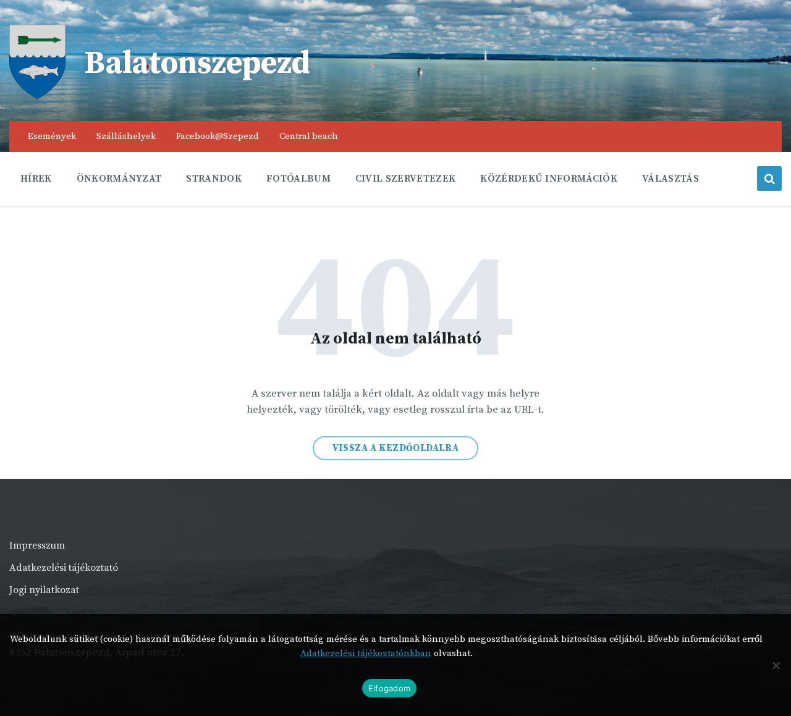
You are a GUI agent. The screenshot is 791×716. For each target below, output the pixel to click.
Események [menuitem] (52, 136)
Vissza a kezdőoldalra (395, 448)
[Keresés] (769, 178)
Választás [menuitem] (670, 178)
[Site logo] (37, 96)
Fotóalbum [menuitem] (298, 178)
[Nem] (775, 665)
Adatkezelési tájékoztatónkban (365, 653)
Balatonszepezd (197, 63)
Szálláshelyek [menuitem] (126, 136)
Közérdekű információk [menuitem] (548, 178)
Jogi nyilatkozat (44, 590)
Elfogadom (389, 688)
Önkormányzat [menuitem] (119, 178)
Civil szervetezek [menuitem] (405, 178)
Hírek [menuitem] (36, 178)
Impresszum (37, 545)
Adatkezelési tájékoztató (63, 568)
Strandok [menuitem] (214, 178)
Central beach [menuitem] (308, 136)
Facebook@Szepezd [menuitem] (217, 136)
